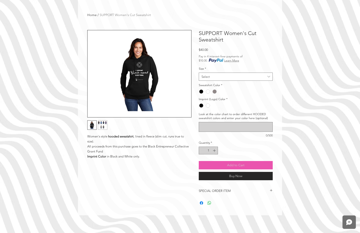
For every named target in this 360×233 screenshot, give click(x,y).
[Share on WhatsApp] (209, 202)
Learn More (231, 60)
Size (202, 69)
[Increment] (214, 150)
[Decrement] (202, 150)
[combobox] (236, 77)
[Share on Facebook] (201, 202)
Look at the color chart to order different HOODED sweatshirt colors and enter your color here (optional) (233, 116)
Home (92, 15)
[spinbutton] (208, 150)
